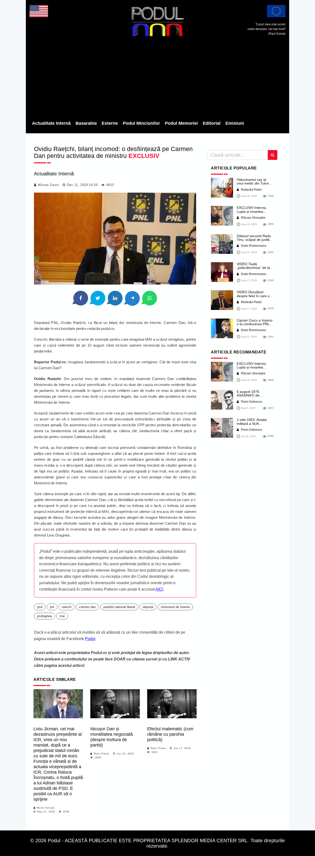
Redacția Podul (251, 189)
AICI (159, 589)
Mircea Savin (48, 185)
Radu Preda (101, 753)
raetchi (66, 607)
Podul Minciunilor (141, 123)
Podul (90, 639)
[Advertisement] (157, 80)
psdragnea (44, 616)
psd (39, 607)
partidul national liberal (119, 607)
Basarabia (86, 123)
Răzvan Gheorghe (253, 217)
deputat (148, 607)
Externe (110, 123)
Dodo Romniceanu (253, 245)
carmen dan (87, 607)
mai (62, 616)
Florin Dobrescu (251, 401)
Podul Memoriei (181, 123)
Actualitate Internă (51, 123)
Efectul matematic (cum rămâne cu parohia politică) (170, 734)
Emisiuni (234, 123)
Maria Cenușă (45, 807)
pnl (52, 607)
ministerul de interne (175, 607)
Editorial (211, 123)
